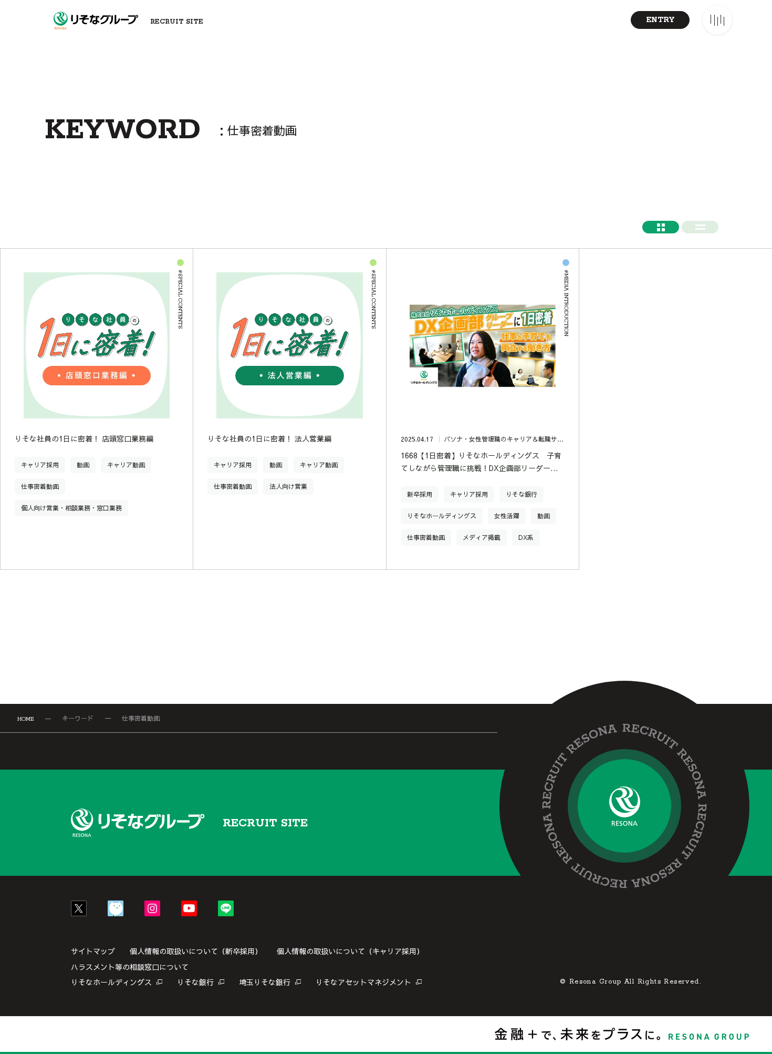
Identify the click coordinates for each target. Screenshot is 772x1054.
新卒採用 (419, 494)
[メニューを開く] (717, 20)
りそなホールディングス (441, 515)
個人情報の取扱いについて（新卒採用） (196, 951)
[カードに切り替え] (660, 227)
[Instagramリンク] (152, 908)
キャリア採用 (40, 465)
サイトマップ (93, 951)
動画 (83, 465)
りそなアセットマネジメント (363, 982)
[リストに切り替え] (700, 227)
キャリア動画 (126, 465)
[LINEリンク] (226, 908)
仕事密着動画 (40, 486)
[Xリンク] (79, 908)
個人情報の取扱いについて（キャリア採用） (350, 951)
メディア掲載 (481, 537)
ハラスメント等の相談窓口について (130, 966)
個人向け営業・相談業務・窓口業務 (71, 508)
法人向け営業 (288, 486)
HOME (25, 719)
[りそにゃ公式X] (115, 908)
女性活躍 (506, 515)
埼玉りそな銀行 (264, 982)
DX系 (526, 537)
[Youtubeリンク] (189, 908)
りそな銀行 (521, 494)
